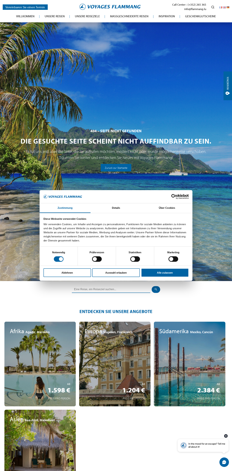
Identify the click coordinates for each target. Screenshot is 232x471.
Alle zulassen (165, 272)
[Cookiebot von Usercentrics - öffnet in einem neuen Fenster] (174, 196)
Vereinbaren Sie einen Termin (25, 7)
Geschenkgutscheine (200, 16)
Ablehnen (67, 272)
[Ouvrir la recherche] (212, 7)
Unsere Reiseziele (87, 16)
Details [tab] (116, 207)
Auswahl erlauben (116, 272)
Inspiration (167, 16)
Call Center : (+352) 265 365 (189, 4)
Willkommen (25, 16)
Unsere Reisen (55, 16)
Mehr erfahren (40, 390)
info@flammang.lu (195, 9)
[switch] (97, 259)
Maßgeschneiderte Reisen (129, 16)
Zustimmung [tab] (65, 207)
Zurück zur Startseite (116, 167)
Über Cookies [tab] (167, 207)
